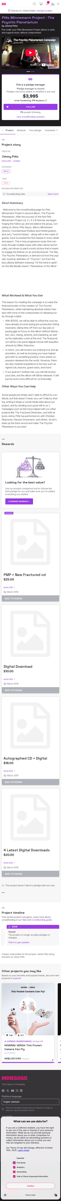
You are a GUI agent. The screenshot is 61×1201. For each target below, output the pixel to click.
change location (44, 10)
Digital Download (18, 666)
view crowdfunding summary (31, 116)
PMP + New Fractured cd (25, 574)
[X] (7, 1090)
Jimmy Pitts (11, 26)
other (6, 183)
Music (6, 171)
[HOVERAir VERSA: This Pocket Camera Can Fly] (28, 1009)
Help (24, 920)
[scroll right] (56, 52)
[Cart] (41, 4)
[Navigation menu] (58, 4)
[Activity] (47, 4)
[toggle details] (53, 1061)
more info (6, 161)
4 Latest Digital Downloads (27, 850)
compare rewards (18, 501)
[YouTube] (12, 1090)
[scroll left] (5, 52)
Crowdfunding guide (42, 920)
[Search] (34, 4)
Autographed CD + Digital (25, 758)
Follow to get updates (18, 942)
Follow (30, 107)
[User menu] (52, 4)
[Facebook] (3, 1090)
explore (17, 978)
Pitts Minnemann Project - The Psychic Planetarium (28, 19)
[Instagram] (17, 1090)
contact (16, 161)
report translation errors (24, 1110)
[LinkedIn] (21, 1090)
